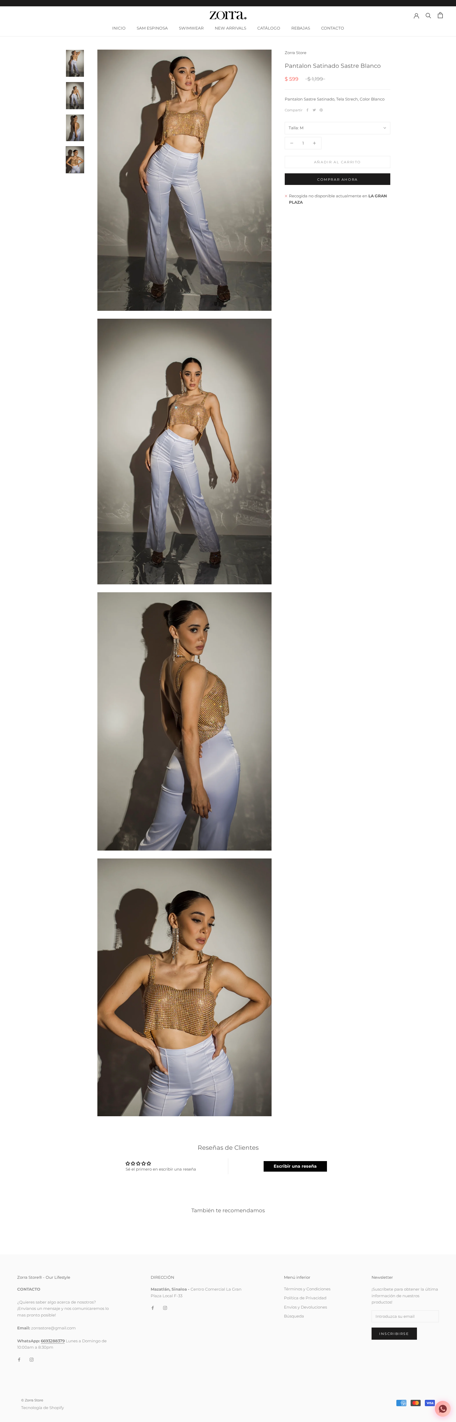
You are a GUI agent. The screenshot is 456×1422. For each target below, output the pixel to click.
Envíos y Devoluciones (305, 1307)
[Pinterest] (321, 110)
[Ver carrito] (440, 15)
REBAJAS (300, 28)
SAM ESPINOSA (152, 28)
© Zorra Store (32, 1400)
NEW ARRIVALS (230, 28)
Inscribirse (394, 1334)
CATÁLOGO (268, 28)
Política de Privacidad (305, 1297)
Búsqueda (294, 1316)
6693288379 (53, 1340)
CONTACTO (332, 28)
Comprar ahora (337, 179)
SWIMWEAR (191, 28)
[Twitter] (314, 110)
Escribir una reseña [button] (295, 1166)
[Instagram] (32, 1359)
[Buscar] (428, 15)
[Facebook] (307, 110)
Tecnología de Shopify (42, 1407)
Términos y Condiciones (307, 1288)
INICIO (119, 28)
